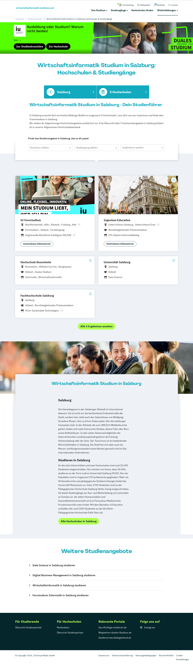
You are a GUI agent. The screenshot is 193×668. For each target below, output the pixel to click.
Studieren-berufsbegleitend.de (114, 637)
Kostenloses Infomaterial (36, 243)
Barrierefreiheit (166, 655)
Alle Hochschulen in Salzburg (78, 521)
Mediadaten (63, 627)
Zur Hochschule (58, 46)
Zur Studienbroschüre (29, 46)
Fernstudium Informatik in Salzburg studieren (60, 595)
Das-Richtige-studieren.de (112, 627)
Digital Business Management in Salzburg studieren (64, 575)
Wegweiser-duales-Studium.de (114, 632)
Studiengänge (118, 10)
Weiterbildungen (166, 10)
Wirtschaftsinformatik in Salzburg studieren (59, 585)
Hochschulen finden (142, 10)
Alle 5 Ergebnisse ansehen (96, 326)
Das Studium (98, 10)
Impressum (103, 655)
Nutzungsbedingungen (145, 655)
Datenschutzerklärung (122, 655)
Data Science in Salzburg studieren (54, 565)
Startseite (19, 19)
